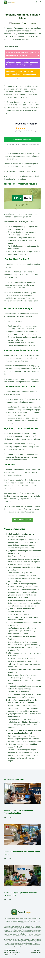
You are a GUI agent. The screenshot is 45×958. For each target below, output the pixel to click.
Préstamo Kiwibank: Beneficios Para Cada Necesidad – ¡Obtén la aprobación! (22, 63)
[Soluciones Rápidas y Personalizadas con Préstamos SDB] (22, 875)
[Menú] (40, 2)
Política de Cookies (10, 955)
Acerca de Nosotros (11, 950)
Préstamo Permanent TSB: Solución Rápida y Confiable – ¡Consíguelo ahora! (22, 73)
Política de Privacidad (12, 952)
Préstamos (33, 23)
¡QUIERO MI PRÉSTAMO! (23, 140)
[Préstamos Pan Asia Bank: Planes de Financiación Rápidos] (22, 793)
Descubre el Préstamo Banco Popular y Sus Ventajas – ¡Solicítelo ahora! (22, 54)
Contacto (37, 950)
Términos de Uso (35, 952)
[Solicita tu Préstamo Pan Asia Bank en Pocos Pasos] (22, 834)
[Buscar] (36, 2)
